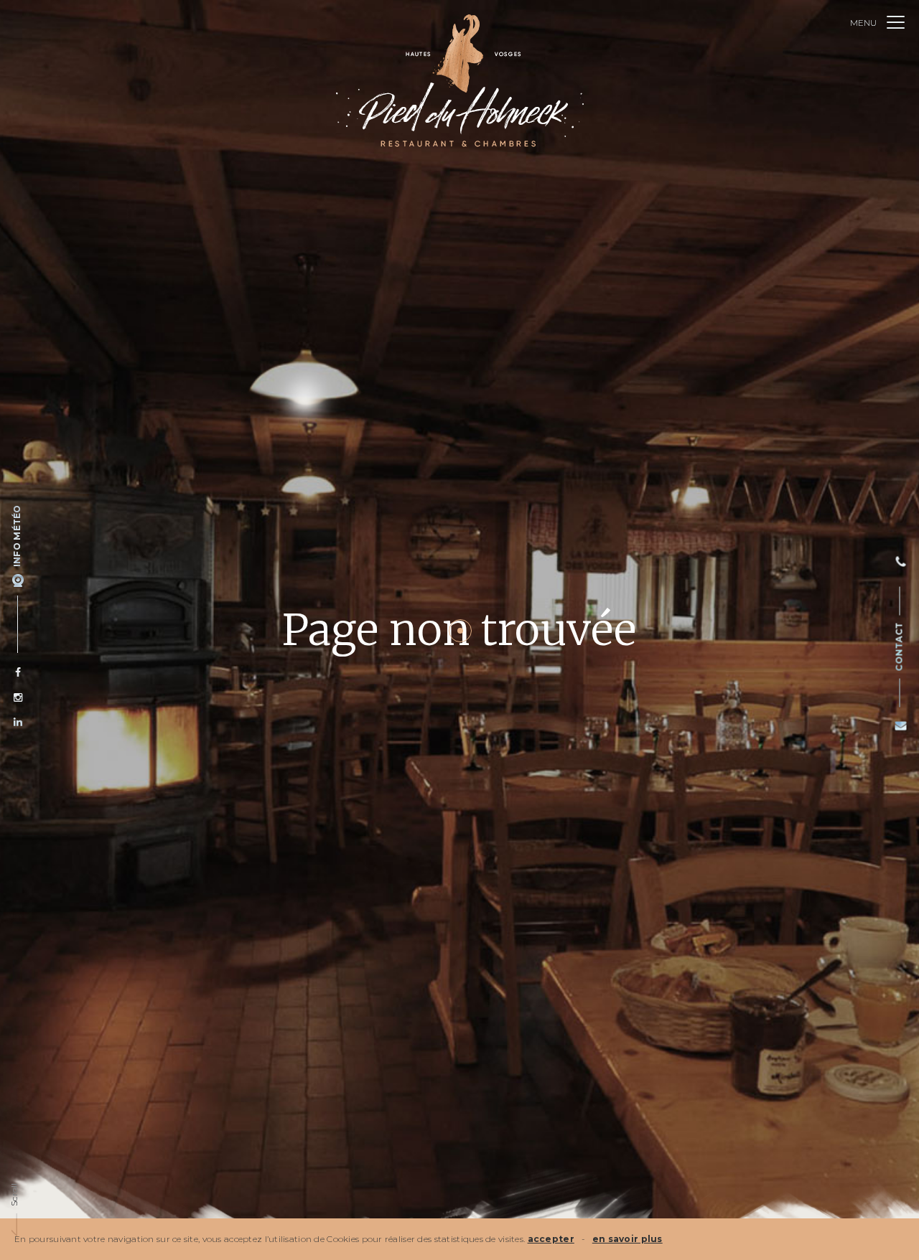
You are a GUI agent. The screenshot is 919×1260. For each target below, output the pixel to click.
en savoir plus (627, 1238)
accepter (551, 1238)
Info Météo (16, 535)
